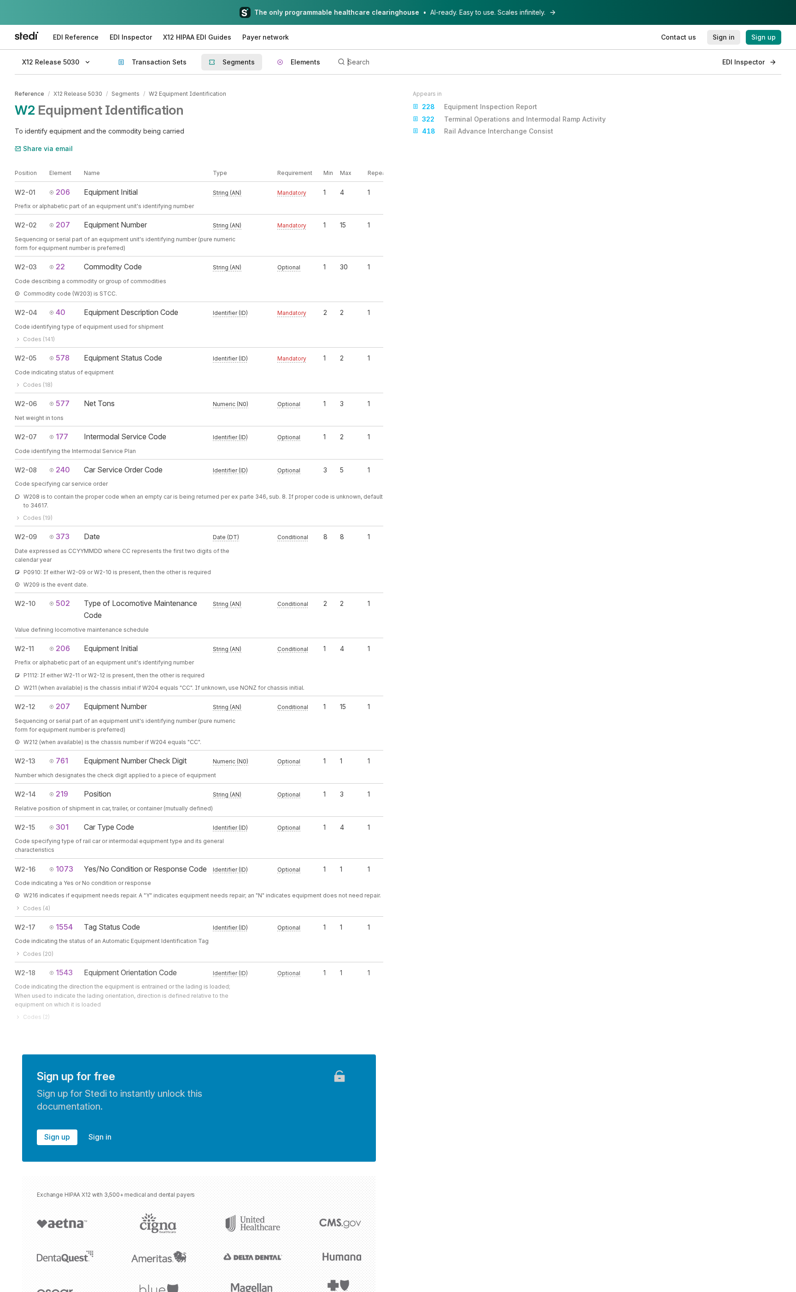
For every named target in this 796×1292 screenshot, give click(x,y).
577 (63, 403)
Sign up (57, 1136)
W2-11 (24, 648)
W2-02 (26, 225)
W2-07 (26, 437)
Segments (125, 93)
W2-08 (26, 470)
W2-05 (25, 358)
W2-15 (25, 827)
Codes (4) (36, 908)
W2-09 (26, 537)
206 (63, 192)
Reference (29, 93)
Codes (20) (38, 953)
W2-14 (25, 794)
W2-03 (26, 267)
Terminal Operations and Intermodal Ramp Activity (514, 119)
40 (60, 312)
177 (62, 436)
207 (63, 224)
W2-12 (25, 706)
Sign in (99, 1136)
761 (62, 760)
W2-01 (25, 192)
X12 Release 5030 (77, 93)
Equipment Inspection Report (479, 107)
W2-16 (25, 869)
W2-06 (26, 403)
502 (63, 603)
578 (63, 357)
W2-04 (26, 312)
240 (63, 469)
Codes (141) (39, 339)
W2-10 (25, 603)
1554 (64, 926)
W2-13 (25, 761)
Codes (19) (38, 517)
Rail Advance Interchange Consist (487, 131)
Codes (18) (38, 384)
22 (60, 266)
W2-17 (25, 927)
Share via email (48, 148)
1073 (64, 868)
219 (62, 793)
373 (63, 536)
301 (62, 827)
